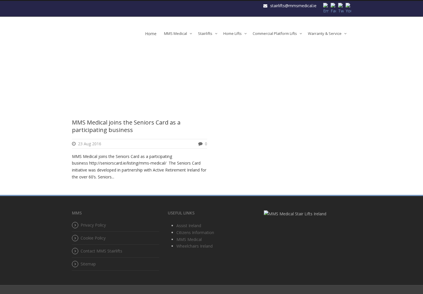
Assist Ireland (188, 225)
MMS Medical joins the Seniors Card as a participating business (126, 126)
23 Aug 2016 (89, 143)
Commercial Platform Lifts (275, 33)
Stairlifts (205, 33)
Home (151, 33)
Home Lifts (232, 33)
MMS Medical (175, 33)
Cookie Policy (93, 238)
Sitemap (88, 264)
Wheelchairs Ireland (194, 246)
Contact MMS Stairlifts (101, 251)
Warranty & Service (325, 33)
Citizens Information (195, 232)
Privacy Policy (93, 225)
